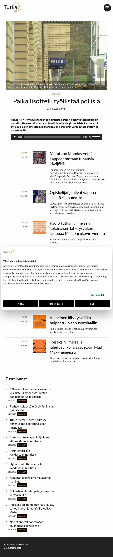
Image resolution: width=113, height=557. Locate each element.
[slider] (96, 136)
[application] (56, 137)
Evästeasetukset (12, 547)
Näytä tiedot (97, 295)
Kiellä (21, 304)
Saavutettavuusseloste (16, 544)
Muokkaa (54, 304)
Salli (92, 304)
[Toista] (14, 136)
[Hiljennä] (90, 136)
